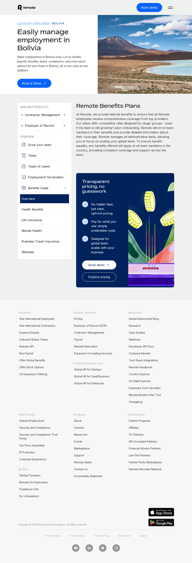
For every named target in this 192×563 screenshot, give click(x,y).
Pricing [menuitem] (78, 318)
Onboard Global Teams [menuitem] (33, 339)
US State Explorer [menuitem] (140, 381)
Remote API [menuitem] (26, 346)
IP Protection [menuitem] (27, 452)
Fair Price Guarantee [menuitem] (32, 445)
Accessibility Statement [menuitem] (88, 476)
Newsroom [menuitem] (80, 434)
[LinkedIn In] (89, 548)
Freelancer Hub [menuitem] (29, 489)
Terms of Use (102, 535)
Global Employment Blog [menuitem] (144, 318)
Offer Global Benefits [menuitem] (32, 360)
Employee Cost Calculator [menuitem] (145, 388)
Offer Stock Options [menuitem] (31, 367)
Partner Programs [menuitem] (139, 420)
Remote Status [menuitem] (83, 462)
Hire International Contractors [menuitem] (37, 325)
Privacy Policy (53, 535)
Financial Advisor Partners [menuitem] (145, 448)
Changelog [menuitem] (135, 401)
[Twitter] (102, 548)
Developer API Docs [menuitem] (141, 346)
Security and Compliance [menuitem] (34, 427)
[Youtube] (76, 548)
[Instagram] (116, 548)
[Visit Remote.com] (26, 7)
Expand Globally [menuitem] (29, 332)
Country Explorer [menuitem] (33, 23)
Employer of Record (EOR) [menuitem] (90, 325)
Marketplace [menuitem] (82, 448)
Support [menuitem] (79, 455)
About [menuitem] (77, 420)
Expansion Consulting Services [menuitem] (93, 353)
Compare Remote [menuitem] (140, 353)
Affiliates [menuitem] (134, 427)
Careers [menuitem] (79, 427)
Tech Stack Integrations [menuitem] (143, 360)
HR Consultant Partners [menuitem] (143, 441)
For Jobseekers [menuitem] (29, 496)
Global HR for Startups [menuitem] (87, 369)
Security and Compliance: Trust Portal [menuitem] (38, 436)
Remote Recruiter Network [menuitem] (145, 469)
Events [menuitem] (78, 441)
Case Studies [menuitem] (137, 332)
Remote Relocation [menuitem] (86, 346)
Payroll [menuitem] (78, 339)
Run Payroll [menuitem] (26, 353)
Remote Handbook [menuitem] (140, 367)
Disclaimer (124, 535)
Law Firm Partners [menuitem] (140, 455)
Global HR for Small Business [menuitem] (91, 376)
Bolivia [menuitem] (58, 23)
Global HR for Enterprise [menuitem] (89, 383)
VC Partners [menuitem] (136, 434)
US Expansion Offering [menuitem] (33, 374)
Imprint (143, 535)
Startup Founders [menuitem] (29, 475)
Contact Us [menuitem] (81, 469)
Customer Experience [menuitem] (32, 459)
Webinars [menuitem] (134, 339)
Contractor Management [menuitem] (89, 332)
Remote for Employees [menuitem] (33, 482)
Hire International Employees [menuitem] (37, 318)
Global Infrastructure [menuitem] (31, 420)
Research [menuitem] (135, 325)
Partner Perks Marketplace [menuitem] (145, 462)
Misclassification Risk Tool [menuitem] (145, 394)
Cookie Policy (77, 535)
